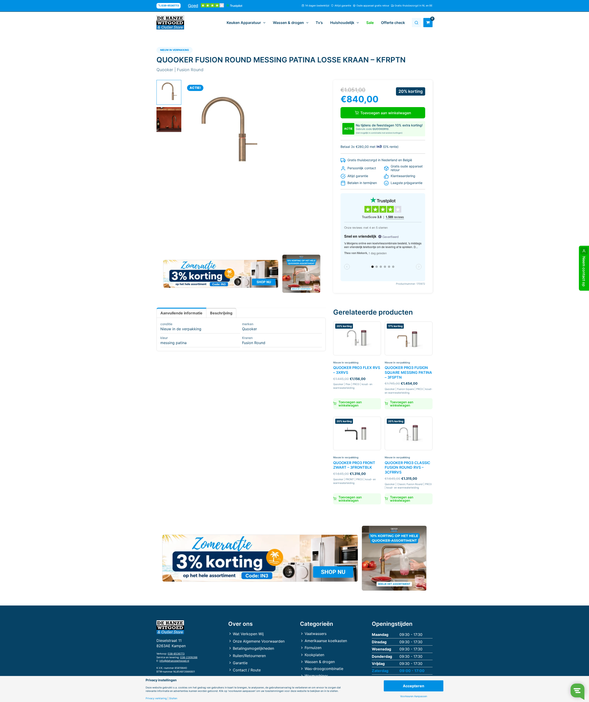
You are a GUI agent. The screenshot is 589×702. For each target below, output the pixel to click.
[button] (263, 22)
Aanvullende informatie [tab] (181, 313)
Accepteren (413, 686)
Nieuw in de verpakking (180, 329)
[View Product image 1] (168, 92)
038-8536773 (176, 653)
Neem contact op (584, 271)
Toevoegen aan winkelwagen (385, 113)
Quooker (249, 329)
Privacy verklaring (156, 698)
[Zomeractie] (220, 274)
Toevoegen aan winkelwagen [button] (350, 403)
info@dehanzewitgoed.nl (174, 660)
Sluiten (173, 698)
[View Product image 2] (168, 119)
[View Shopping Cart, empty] (428, 22)
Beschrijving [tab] (221, 313)
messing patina (173, 342)
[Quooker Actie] (301, 273)
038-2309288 (188, 657)
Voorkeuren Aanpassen (413, 696)
